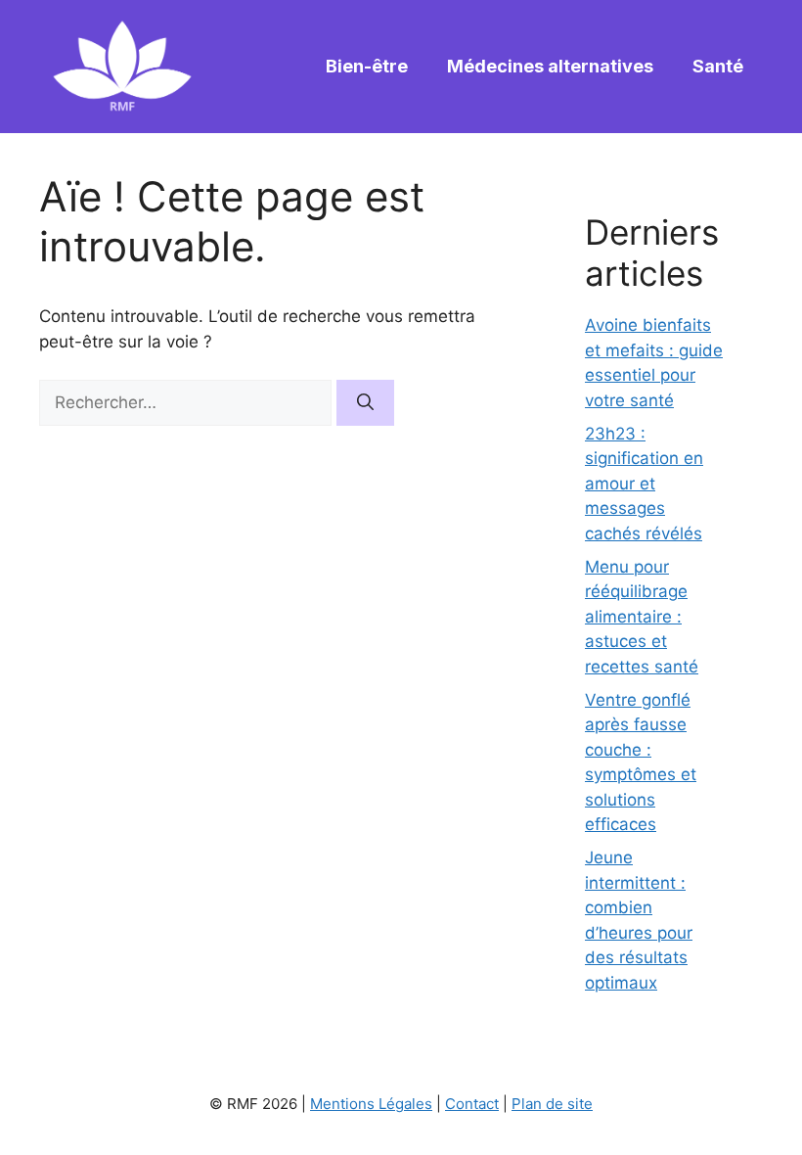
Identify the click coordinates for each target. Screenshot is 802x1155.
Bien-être (367, 66)
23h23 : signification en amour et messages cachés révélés (644, 483)
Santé (717, 66)
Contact (472, 1103)
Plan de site (552, 1103)
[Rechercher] (365, 403)
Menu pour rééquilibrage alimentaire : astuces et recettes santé (641, 616)
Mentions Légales (371, 1103)
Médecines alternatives (550, 66)
